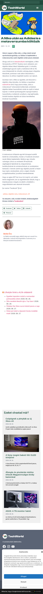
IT (13, 46)
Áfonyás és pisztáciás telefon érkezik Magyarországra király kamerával (20, 474)
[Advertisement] (21, 267)
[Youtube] (13, 546)
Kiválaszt (23, 587)
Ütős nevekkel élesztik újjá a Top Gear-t (20, 301)
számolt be (6, 85)
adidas (5, 194)
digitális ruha (13, 194)
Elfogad (23, 576)
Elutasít (23, 582)
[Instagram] (8, 546)
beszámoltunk (20, 62)
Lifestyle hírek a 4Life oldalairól (18, 292)
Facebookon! (18, 201)
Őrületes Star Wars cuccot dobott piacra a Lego (23, 306)
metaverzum (22, 194)
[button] (42, 552)
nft (29, 194)
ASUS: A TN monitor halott (18, 511)
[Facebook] (4, 546)
